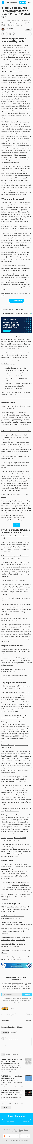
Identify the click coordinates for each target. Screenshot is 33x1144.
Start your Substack (12, 1136)
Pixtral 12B (5, 122)
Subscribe (23, 2)
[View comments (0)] (10, 34)
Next (27, 1020)
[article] (16, 1065)
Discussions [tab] (15, 1054)
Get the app (25, 1136)
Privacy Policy (16, 1002)
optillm (5, 658)
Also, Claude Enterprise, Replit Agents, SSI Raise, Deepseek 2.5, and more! (11, 1066)
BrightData (19, 309)
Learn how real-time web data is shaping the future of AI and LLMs (15, 393)
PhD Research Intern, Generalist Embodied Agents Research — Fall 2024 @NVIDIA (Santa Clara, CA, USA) (15, 909)
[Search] (30, 1054)
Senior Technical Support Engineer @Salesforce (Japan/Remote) (13, 945)
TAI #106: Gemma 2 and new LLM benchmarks (11, 1077)
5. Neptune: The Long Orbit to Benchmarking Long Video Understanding (16, 809)
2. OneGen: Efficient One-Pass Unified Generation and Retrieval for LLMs (14, 716)
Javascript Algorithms (10, 649)
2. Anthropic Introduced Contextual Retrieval (16, 431)
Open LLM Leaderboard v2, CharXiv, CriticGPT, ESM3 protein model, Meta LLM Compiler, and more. (11, 1081)
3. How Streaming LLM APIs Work (13, 580)
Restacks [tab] (13, 1033)
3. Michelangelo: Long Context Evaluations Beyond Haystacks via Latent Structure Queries (15, 465)
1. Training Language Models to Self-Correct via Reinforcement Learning (16, 687)
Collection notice (16, 1131)
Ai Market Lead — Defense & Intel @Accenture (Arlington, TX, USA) (12, 917)
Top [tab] (3, 1054)
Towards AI (12, 1101)
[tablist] (9, 1032)
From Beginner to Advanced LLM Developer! (11, 1098)
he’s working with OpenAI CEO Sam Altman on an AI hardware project (16, 886)
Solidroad (6, 669)
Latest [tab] (8, 1054)
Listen (29, 29)
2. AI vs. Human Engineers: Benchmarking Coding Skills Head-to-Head (15, 557)
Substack (7, 1140)
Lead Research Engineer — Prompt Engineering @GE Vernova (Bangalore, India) (16, 923)
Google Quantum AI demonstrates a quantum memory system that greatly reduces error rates (16, 866)
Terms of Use (25, 998)
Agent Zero (6, 676)
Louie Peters (9, 28)
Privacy (21, 1130)
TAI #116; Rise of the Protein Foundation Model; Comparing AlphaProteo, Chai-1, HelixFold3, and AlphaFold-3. (11, 1061)
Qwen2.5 (4, 75)
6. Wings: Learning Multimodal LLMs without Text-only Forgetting (13, 839)
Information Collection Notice (19, 1000)
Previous (6, 1020)
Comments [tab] (5, 1033)
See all (5, 1107)
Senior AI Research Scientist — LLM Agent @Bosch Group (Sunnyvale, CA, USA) (15, 938)
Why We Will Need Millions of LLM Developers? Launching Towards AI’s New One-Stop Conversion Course (12, 1093)
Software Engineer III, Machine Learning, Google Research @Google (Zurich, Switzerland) (15, 931)
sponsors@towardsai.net (14, 959)
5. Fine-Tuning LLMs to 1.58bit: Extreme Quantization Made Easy (14, 619)
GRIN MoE (5, 166)
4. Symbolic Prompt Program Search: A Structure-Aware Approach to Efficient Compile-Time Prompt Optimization (14, 779)
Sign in (29, 2)
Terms (26, 1130)
